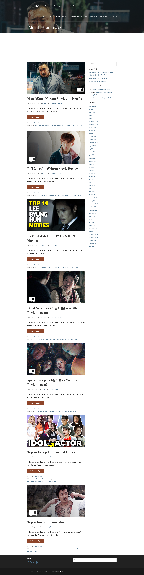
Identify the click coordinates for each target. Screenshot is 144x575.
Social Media (104, 16)
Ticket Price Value (91, 16)
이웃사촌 (75, 339)
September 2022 (93, 130)
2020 (36, 339)
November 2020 (93, 170)
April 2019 (92, 222)
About (51, 16)
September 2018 (93, 244)
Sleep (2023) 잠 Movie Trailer (97, 81)
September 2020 (93, 176)
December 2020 (93, 167)
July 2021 (91, 149)
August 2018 (92, 247)
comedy (41, 339)
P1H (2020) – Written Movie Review (53, 168)
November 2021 (93, 136)
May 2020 (91, 188)
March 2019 (92, 225)
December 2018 (93, 234)
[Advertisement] (72, 47)
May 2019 (91, 219)
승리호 (75, 411)
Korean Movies (38, 123)
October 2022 (93, 127)
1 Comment (53, 245)
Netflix (74, 125)
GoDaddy (62, 571)
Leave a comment (56, 103)
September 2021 (93, 143)
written (34, 128)
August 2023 (92, 106)
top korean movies (45, 481)
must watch (67, 125)
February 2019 (93, 228)
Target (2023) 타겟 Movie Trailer (98, 78)
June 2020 (92, 185)
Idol (53, 479)
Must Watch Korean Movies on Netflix (54, 98)
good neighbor (53, 339)
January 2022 (92, 133)
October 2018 (93, 240)
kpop (58, 195)
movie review (65, 195)
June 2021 (92, 152)
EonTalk (33, 5)
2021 (36, 411)
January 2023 (92, 118)
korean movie (39, 195)
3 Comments (53, 527)
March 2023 (92, 115)
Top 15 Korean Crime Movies (48, 522)
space (59, 411)
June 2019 (92, 216)
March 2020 (92, 195)
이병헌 (77, 267)
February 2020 (93, 198)
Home (44, 16)
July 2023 (91, 109)
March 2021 (92, 158)
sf (56, 411)
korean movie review (50, 195)
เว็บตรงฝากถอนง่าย (94, 98)
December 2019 (93, 204)
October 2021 (93, 139)
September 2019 (93, 210)
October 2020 (93, 173)
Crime (49, 549)
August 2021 (92, 146)
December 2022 (93, 121)
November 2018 (93, 237)
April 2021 (92, 155)
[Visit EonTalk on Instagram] (31, 562)
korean (57, 479)
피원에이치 (80, 195)
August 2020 (92, 179)
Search (114, 16)
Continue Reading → (36, 117)
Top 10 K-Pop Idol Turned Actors (51, 452)
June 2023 (92, 112)
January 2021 (92, 164)
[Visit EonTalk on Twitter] (33, 562)
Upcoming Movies (75, 16)
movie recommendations (55, 125)
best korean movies (41, 125)
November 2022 (93, 124)
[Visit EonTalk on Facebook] (28, 562)
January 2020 (92, 201)
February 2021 (93, 161)
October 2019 (93, 207)
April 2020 (92, 192)
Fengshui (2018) (107, 98)
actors (37, 479)
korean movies (39, 267)
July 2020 (91, 182)
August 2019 (92, 213)
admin (44, 103)
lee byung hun (48, 267)
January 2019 (92, 231)
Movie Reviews (61, 16)
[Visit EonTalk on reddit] (37, 562)
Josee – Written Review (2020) (101, 89)
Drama (46, 339)
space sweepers (67, 411)
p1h (70, 195)
